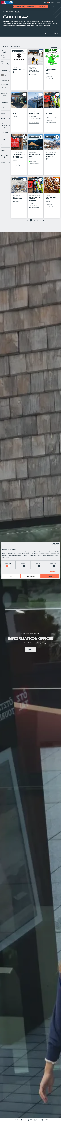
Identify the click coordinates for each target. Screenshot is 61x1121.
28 (40, 220)
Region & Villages (9, 11)
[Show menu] (58, 2)
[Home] (3, 11)
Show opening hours (51, 78)
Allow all (50, 576)
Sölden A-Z (17, 11)
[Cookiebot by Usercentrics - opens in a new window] (52, 544)
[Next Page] (43, 220)
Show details (53, 571)
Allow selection (31, 576)
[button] (5, 51)
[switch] (23, 566)
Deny (11, 576)
